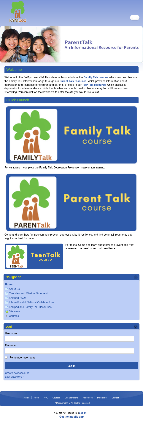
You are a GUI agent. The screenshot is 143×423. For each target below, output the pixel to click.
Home (8, 284)
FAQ (46, 397)
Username (11, 333)
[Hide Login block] (136, 327)
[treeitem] (71, 284)
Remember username (22, 357)
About (36, 397)
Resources (88, 397)
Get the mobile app (71, 416)
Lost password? (14, 376)
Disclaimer (102, 397)
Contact (115, 397)
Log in (82, 412)
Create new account (17, 373)
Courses (14, 316)
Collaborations (71, 397)
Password (11, 345)
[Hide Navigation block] (136, 277)
